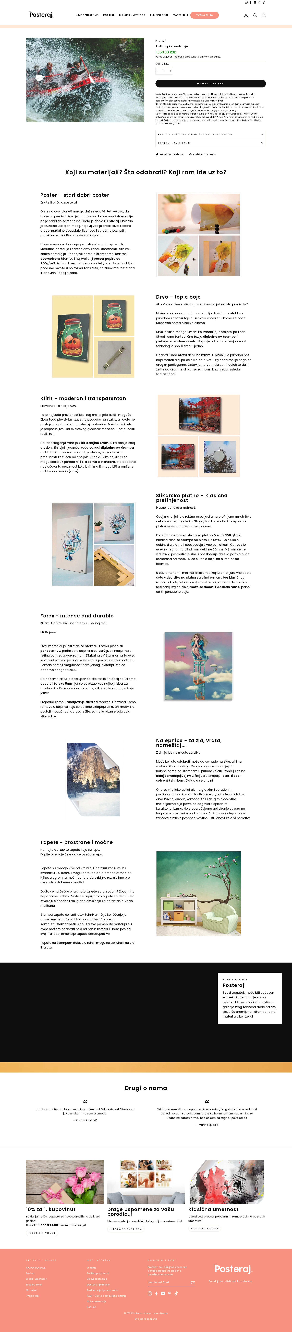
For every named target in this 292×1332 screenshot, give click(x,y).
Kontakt (91, 1307)
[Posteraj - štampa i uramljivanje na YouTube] (163, 1293)
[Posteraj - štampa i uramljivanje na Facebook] (156, 1293)
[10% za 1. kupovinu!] (65, 1182)
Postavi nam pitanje (174, 143)
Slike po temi (159, 15)
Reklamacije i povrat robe (102, 1290)
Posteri (108, 15)
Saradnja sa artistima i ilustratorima (230, 1281)
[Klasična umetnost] (227, 1182)
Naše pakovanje (96, 1301)
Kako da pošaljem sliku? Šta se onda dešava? (195, 134)
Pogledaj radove (204, 1228)
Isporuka (179, 56)
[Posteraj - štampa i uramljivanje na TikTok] (176, 1293)
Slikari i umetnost (132, 15)
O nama (91, 1267)
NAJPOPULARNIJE (87, 15)
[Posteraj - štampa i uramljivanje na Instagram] (150, 1293)
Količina (162, 63)
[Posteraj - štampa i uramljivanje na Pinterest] (170, 1293)
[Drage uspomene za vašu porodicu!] (146, 1182)
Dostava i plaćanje (98, 1284)
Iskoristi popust (42, 1233)
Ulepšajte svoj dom (126, 1229)
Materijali (180, 15)
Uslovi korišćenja (97, 1279)
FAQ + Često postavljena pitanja (106, 1295)
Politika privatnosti (98, 1273)
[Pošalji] (193, 1282)
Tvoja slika (204, 15)
